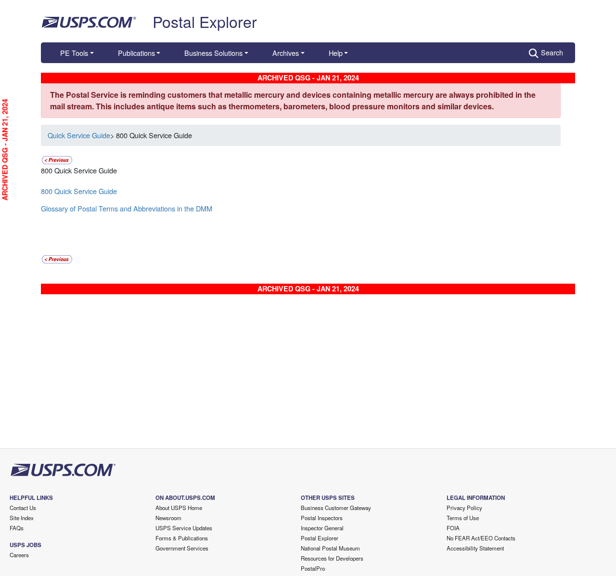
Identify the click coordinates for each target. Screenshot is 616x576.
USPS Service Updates (183, 528)
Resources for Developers (332, 558)
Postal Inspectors (322, 518)
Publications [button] (136, 53)
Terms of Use (463, 518)
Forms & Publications (181, 538)
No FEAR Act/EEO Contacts (481, 538)
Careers (19, 555)
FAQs (17, 528)
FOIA (453, 528)
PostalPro (313, 568)
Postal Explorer (205, 21)
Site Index (22, 518)
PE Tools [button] (74, 53)
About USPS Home (178, 507)
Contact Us (23, 507)
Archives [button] (285, 53)
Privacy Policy (464, 507)
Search (552, 52)
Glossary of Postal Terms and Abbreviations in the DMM (126, 208)
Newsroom (168, 518)
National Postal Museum (330, 548)
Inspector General (322, 528)
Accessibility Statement (475, 548)
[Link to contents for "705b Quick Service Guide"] (57, 159)
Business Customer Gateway (336, 507)
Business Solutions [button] (213, 53)
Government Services (181, 548)
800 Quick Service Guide (79, 191)
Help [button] (336, 53)
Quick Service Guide (79, 135)
